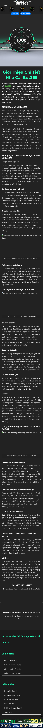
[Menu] (5, 6)
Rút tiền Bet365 (10, 704)
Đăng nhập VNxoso (12, 695)
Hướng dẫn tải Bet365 (13, 708)
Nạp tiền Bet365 (11, 699)
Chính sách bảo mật (12, 669)
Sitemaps (8, 712)
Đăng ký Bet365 (11, 691)
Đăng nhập (25, 13)
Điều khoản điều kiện (13, 661)
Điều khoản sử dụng (12, 665)
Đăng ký (15, 13)
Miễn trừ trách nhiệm (13, 673)
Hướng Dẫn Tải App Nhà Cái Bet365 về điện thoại (21, 612)
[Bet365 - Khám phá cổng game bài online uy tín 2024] (21, 6)
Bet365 (8, 86)
